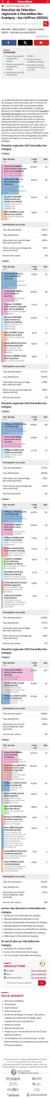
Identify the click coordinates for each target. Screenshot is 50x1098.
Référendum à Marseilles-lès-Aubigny (21, 936)
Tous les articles (21, 1062)
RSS (29, 1062)
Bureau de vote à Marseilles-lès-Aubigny (22, 915)
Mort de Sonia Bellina (14, 1001)
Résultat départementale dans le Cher (21, 919)
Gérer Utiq (43, 1064)
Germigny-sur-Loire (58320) (23, 32)
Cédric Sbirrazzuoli (12, 1011)
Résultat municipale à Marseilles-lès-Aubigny (24, 933)
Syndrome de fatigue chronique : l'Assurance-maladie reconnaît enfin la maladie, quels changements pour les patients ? (24, 1018)
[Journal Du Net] (13, 1084)
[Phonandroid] (37, 1095)
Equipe (22, 1059)
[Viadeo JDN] (37, 1089)
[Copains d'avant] (13, 1089)
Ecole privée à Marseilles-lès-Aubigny (21, 952)
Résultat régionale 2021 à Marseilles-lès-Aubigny (15, 58)
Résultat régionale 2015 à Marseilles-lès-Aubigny (15, 66)
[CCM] (37, 1078)
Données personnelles (11, 1064)
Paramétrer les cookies (29, 1064)
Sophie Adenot (11, 1008)
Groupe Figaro (22, 1067)
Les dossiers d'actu (14, 977)
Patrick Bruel (10, 1004)
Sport (8, 974)
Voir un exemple (38, 970)
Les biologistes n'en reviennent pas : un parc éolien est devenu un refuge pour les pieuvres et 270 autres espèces (26, 1041)
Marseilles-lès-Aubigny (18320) (18, 948)
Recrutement (37, 1062)
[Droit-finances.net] (37, 1084)
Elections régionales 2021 (17, 6)
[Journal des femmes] (13, 1078)
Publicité (43, 1059)
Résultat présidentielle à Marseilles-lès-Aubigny (25, 922)
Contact (11, 1062)
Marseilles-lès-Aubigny (35, 65)
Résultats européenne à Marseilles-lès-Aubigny (25, 929)
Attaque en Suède (12, 1025)
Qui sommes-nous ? (11, 1059)
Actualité (10, 970)
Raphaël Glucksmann (14, 1028)
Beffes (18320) (18, 29)
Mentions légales (9, 1067)
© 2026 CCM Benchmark (38, 1067)
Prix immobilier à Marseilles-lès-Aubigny (22, 955)
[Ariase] (13, 1094)
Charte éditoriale (33, 1059)
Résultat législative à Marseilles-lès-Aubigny (24, 926)
